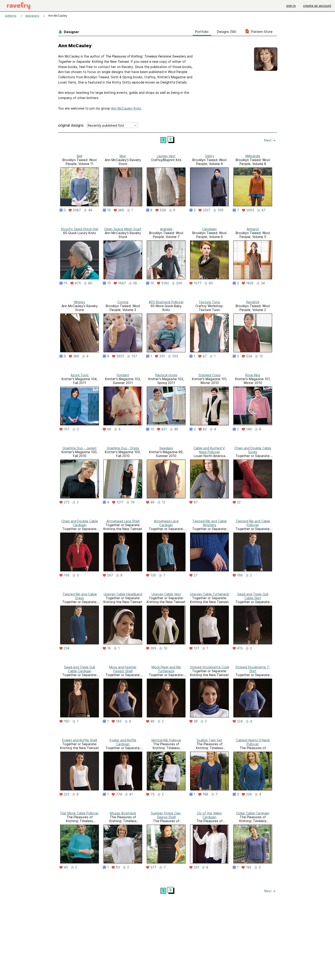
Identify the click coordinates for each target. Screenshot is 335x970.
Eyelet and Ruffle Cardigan (123, 742)
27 (196, 575)
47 (263, 210)
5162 (165, 283)
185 (119, 721)
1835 (250, 283)
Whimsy (79, 302)
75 (152, 794)
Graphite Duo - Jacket (79, 448)
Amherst (253, 229)
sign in (291, 6)
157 (134, 356)
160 (67, 721)
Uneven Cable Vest (166, 594)
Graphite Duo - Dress (123, 448)
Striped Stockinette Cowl (209, 667)
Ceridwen (209, 229)
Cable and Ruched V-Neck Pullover (209, 450)
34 (263, 283)
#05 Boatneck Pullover (166, 302)
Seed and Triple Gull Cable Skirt (252, 596)
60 (211, 283)
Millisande (252, 156)
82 (205, 429)
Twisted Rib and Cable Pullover (253, 523)
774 (119, 794)
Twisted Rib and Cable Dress (79, 596)
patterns (10, 15)
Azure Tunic (80, 375)
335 (162, 356)
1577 (197, 283)
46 (176, 429)
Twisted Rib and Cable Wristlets (209, 523)
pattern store (261, 32)
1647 (122, 283)
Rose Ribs (252, 375)
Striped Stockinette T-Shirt (252, 669)
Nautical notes (166, 375)
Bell (79, 156)
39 (196, 721)
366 (76, 356)
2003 (250, 210)
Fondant (123, 375)
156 (67, 575)
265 (153, 648)
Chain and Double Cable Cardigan (79, 523)
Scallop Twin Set (209, 740)
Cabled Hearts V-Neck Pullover (253, 742)
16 (109, 648)
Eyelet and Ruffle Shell (79, 740)
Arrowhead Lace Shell (122, 521)
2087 (77, 210)
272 (67, 502)
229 (249, 794)
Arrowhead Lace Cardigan (166, 523)
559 (163, 210)
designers (32, 15)
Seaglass (166, 448)
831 (164, 429)
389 (121, 210)
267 (110, 575)
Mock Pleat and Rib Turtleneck (166, 669)
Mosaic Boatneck (123, 813)
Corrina (122, 302)
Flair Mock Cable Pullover (79, 813)
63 (118, 867)
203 (175, 356)
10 (109, 210)
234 (67, 648)
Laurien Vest (166, 156)
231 (196, 867)
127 (196, 648)
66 (109, 429)
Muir (123, 156)
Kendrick (252, 302)
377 (153, 867)
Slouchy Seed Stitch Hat (79, 229)
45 (66, 867)
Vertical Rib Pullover (166, 740)
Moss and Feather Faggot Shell (123, 669)
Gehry (209, 156)
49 (90, 210)
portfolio (202, 32)
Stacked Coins (209, 375)
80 (90, 283)
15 (65, 283)
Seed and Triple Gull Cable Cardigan (79, 669)
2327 (206, 210)
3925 (120, 356)
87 (205, 356)
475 (78, 283)
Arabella (166, 229)
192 (248, 867)
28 (135, 283)
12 (261, 356)
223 (66, 794)
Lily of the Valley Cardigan (209, 815)
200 (179, 283)
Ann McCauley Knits (126, 108)
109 (220, 210)
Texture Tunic (209, 302)
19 (132, 502)
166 (240, 575)
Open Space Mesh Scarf (123, 229)
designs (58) (227, 32)
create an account (317, 6)
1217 (120, 502)
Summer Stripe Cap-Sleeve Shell (166, 815)
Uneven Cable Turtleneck (209, 594)
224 (240, 721)
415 (240, 648)
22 (239, 502)
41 (131, 794)
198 (205, 794)
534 (249, 356)
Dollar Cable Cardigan (252, 813)
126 (153, 575)
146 (249, 429)
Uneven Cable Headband (123, 594)
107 (67, 429)
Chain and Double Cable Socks (252, 450)
